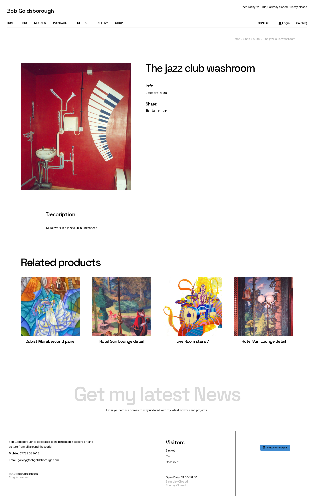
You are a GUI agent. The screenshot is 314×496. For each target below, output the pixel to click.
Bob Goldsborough (30, 10)
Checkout (172, 462)
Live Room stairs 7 (192, 341)
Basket (170, 450)
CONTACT (264, 23)
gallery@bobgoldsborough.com (38, 460)
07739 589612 (29, 453)
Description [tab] (60, 214)
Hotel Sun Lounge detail (121, 341)
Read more (50, 310)
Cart (168, 456)
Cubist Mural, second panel (50, 341)
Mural (163, 93)
